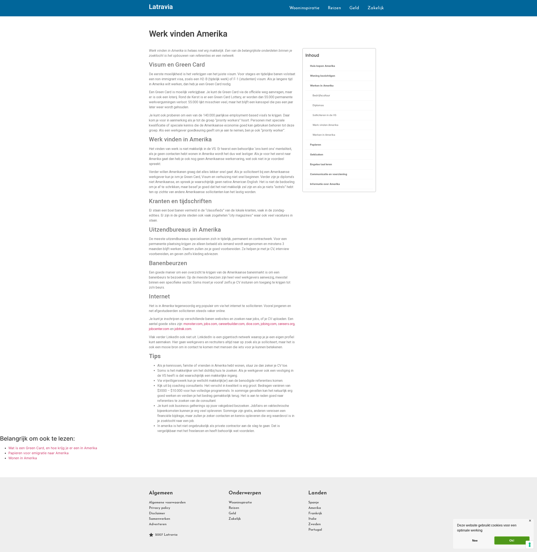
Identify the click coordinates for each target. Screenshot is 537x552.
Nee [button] (475, 540)
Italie (312, 519)
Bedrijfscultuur (321, 95)
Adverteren (158, 524)
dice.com (252, 324)
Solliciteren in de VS (324, 115)
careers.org (286, 324)
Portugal (315, 529)
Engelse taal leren (321, 164)
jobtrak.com (183, 329)
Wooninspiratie (304, 8)
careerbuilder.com (232, 324)
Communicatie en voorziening (328, 174)
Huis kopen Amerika (322, 65)
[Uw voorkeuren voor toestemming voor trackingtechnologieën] (530, 545)
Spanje (313, 502)
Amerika (314, 508)
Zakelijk (376, 8)
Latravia (161, 7)
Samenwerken (159, 519)
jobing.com (268, 324)
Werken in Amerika (322, 85)
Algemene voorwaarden (167, 502)
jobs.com (210, 324)
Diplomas (318, 105)
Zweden (314, 524)
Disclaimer (157, 513)
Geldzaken (316, 154)
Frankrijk (315, 513)
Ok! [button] (511, 540)
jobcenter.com (159, 329)
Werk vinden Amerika (325, 124)
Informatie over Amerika (325, 184)
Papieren (315, 144)
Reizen (334, 8)
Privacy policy (159, 508)
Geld (354, 8)
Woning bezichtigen (322, 75)
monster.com (193, 324)
